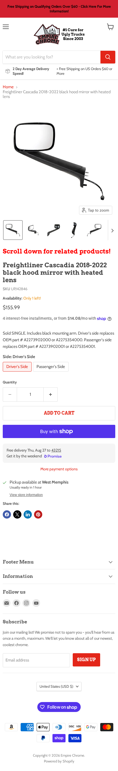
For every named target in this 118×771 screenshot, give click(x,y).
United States (56, 686)
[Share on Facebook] (7, 514)
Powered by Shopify (59, 761)
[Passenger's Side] (51, 372)
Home (8, 87)
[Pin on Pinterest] (38, 514)
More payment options (59, 469)
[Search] (107, 57)
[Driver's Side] (18, 372)
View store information (26, 495)
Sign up (86, 659)
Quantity (10, 382)
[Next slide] (112, 230)
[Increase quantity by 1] (51, 394)
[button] (13, 230)
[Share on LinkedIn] (28, 514)
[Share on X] (17, 514)
